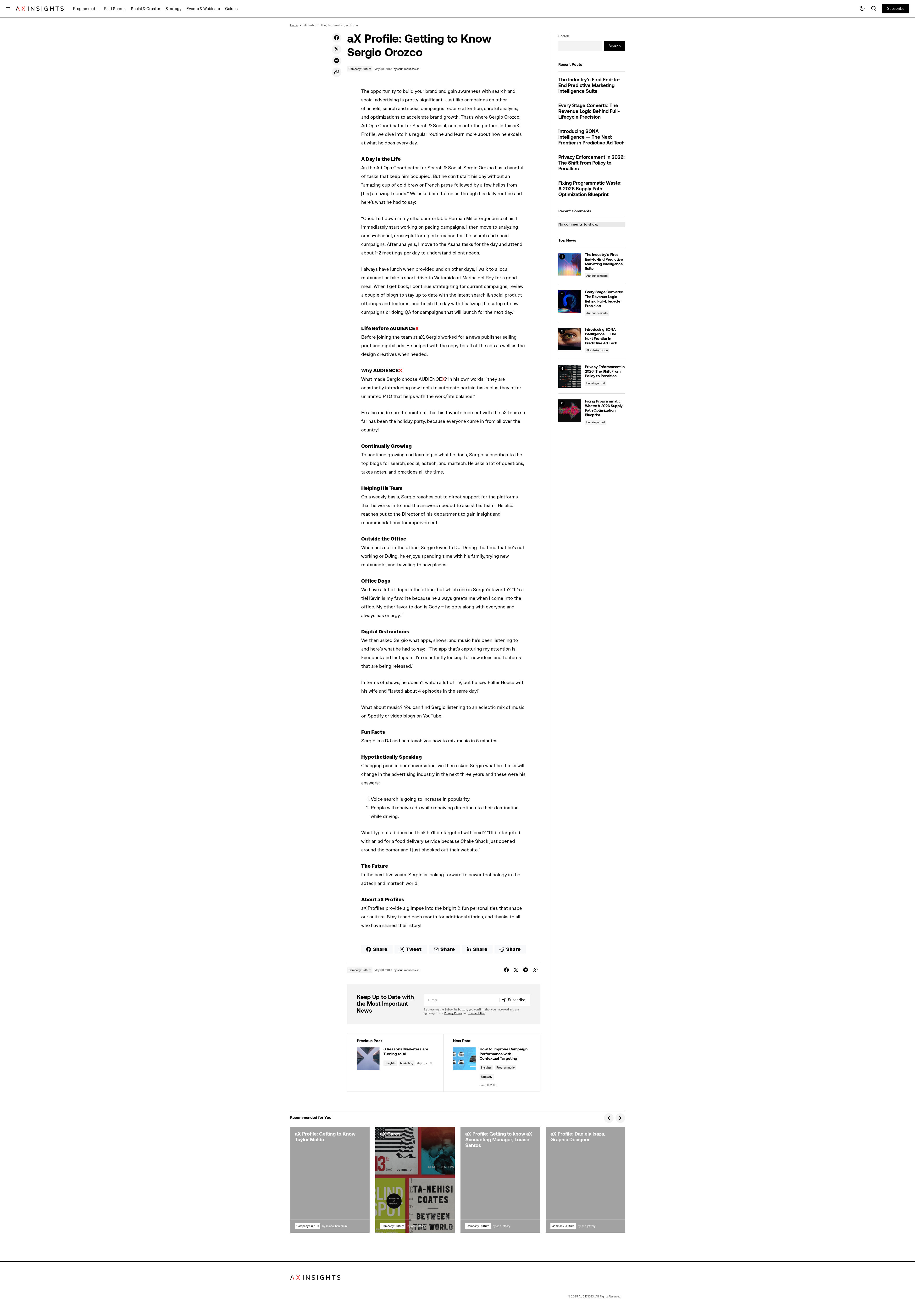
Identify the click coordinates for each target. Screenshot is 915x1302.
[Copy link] (336, 72)
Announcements (597, 275)
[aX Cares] (415, 1180)
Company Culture (360, 69)
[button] (8, 8)
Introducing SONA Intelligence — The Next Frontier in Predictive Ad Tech (591, 137)
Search (563, 36)
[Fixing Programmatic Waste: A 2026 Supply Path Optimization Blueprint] (569, 410)
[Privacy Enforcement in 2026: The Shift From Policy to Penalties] (569, 376)
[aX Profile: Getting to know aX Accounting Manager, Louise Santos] (500, 1180)
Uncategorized (595, 383)
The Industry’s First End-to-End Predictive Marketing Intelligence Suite (589, 86)
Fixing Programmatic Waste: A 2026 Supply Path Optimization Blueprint (589, 189)
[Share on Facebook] (336, 38)
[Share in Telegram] (336, 60)
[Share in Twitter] (336, 49)
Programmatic (505, 1067)
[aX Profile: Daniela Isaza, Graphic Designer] (585, 1180)
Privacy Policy (453, 1013)
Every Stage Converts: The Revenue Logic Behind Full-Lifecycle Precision (589, 112)
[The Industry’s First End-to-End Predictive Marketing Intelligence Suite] (569, 264)
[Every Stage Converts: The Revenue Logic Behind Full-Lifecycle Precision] (569, 301)
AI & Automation (597, 350)
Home (294, 25)
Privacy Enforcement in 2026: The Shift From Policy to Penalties (591, 163)
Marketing (406, 1063)
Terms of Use (476, 1013)
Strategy (486, 1076)
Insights (390, 1063)
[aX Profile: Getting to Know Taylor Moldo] (330, 1180)
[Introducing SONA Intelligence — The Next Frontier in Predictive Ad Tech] (569, 339)
